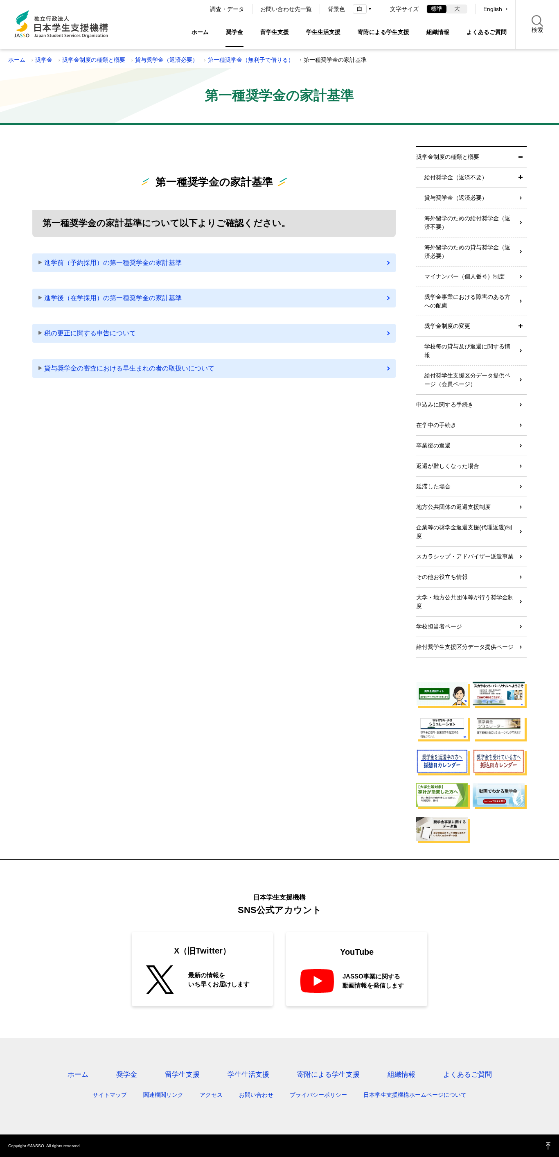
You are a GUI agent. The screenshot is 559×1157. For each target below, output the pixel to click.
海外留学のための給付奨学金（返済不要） (467, 222)
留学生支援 (274, 32)
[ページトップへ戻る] (548, 1146)
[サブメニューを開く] (520, 177)
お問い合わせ (256, 1094)
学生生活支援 (323, 32)
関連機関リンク (163, 1094)
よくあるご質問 (487, 32)
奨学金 (234, 32)
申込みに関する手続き (444, 404)
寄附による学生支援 (383, 32)
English (492, 9)
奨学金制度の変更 (447, 326)
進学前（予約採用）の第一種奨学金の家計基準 (113, 262)
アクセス (211, 1094)
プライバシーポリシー (318, 1094)
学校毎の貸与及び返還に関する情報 (467, 350)
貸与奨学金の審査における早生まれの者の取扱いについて (129, 368)
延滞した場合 (433, 486)
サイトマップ (109, 1094)
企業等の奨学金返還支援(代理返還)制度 (464, 531)
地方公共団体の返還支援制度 (453, 507)
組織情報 (437, 32)
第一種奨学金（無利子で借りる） (251, 59)
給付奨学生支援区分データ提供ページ (465, 647)
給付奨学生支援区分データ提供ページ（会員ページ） (467, 379)
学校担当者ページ (439, 626)
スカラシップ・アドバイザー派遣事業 (465, 556)
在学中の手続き (436, 425)
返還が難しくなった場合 (447, 466)
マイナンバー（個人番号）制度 (464, 276)
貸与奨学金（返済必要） (166, 59)
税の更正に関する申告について (90, 333)
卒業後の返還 (433, 445)
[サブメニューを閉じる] (520, 157)
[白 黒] (363, 9)
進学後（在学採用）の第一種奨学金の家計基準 (113, 297)
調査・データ (227, 9)
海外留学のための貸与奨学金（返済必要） (467, 251)
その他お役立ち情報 (442, 577)
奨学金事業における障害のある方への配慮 (467, 301)
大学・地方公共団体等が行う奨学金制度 (465, 601)
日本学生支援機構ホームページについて (415, 1094)
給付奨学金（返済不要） (455, 177)
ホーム (200, 32)
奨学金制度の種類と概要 (93, 59)
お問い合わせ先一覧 (286, 9)
